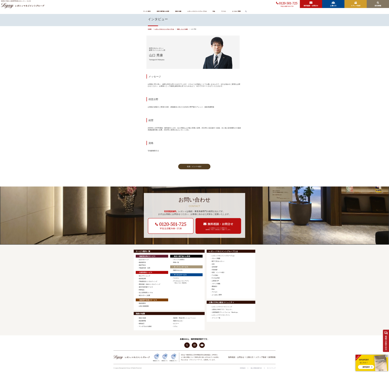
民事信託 (141, 290)
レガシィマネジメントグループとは (197, 11)
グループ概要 (216, 258)
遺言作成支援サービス (146, 287)
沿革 (213, 264)
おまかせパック (144, 259)
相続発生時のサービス (147, 256)
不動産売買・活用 (144, 268)
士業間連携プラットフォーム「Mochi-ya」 (225, 312)
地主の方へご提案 (144, 295)
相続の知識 (178, 11)
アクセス (223, 11)
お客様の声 (215, 281)
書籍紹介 (214, 286)
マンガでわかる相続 (145, 326)
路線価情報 (142, 321)
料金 (214, 11)
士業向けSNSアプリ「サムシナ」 (222, 309)
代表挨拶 (214, 269)
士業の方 (250, 357)
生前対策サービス (145, 272)
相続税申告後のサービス (148, 300)
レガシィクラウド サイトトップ (222, 307)
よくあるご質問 (236, 11)
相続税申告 (142, 262)
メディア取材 (261, 357)
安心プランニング (144, 276)
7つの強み (215, 275)
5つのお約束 (216, 278)
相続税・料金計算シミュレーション (184, 318)
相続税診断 (142, 278)
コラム (175, 326)
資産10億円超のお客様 (163, 11)
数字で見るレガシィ (218, 261)
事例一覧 (176, 262)
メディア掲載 (216, 283)
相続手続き (142, 265)
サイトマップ (271, 368)
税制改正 (141, 323)
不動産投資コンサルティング (148, 281)
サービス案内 (147, 11)
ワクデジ (176, 278)
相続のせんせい (178, 270)
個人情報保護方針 (256, 368)
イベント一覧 (216, 318)
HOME (150, 29)
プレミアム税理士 (179, 259)
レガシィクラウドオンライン (221, 315)
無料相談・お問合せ (236, 357)
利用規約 (243, 368)
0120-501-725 (288, 3)
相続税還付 (142, 303)
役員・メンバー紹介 (182, 29)
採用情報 (272, 357)
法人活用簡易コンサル (146, 292)
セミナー (176, 323)
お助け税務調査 (144, 306)
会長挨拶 (214, 267)
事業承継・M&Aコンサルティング (149, 284)
